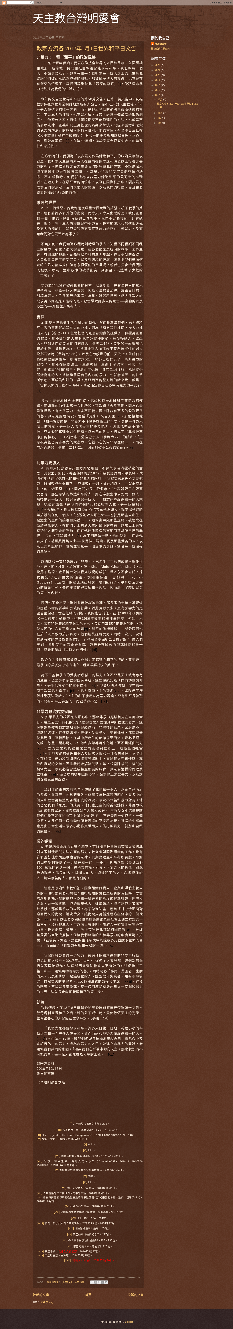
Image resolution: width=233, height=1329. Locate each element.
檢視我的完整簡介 (160, 48)
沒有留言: (80, 1282)
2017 (158, 90)
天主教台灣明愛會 (76, 18)
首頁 (88, 1295)
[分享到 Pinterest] (106, 1282)
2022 (158, 65)
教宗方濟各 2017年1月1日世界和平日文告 (86, 48)
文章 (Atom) (47, 1302)
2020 (158, 75)
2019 (158, 80)
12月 (160, 99)
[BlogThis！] (95, 1282)
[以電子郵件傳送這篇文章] (92, 1282)
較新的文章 (41, 1295)
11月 (160, 113)
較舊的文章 (135, 1295)
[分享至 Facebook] (102, 1282)
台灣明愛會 (161, 44)
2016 (158, 95)
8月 (160, 123)
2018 (158, 85)
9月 (160, 118)
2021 (158, 70)
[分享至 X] (99, 1282)
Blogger (129, 1321)
